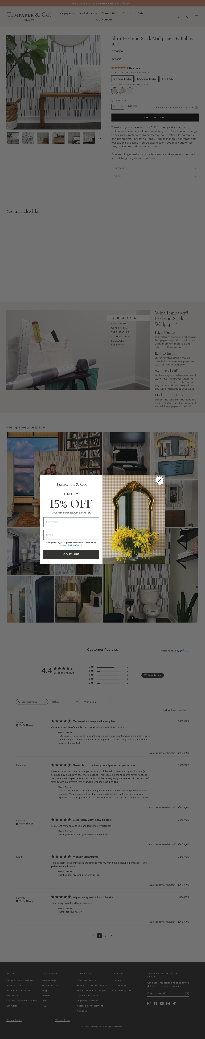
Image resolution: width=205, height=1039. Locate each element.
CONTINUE (71, 554)
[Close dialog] (160, 480)
